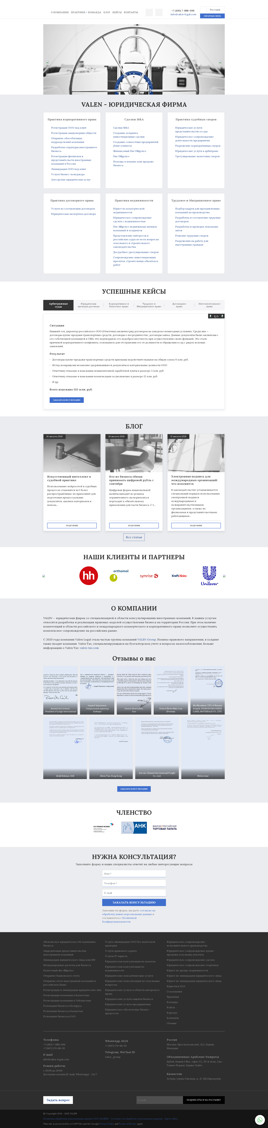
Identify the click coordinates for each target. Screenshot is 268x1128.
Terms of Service (127, 1123)
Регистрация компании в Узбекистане (67, 1000)
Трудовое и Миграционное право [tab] (149, 305)
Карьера (172, 1012)
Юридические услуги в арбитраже (196, 151)
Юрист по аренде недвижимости (187, 970)
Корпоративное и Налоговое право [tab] (119, 305)
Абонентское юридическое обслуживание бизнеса (69, 943)
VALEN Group (146, 639)
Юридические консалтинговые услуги (129, 975)
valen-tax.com (89, 648)
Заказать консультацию (66, 400)
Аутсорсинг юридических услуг (71, 179)
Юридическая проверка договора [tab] (88, 305)
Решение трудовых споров (191, 235)
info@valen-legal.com (183, 14)
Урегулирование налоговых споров (197, 156)
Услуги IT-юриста (116, 956)
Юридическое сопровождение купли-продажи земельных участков (190, 952)
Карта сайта (171, 1118)
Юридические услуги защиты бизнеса (129, 998)
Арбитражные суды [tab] (58, 305)
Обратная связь (212, 16)
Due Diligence (121, 156)
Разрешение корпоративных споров (197, 145)
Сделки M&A (121, 127)
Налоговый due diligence (58, 970)
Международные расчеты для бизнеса (67, 965)
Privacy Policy (107, 1123)
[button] (203, 10)
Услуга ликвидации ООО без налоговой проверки (130, 943)
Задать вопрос (58, 1100)
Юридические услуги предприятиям (128, 1004)
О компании (60, 12)
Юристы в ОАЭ (176, 986)
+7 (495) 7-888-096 (183, 10)
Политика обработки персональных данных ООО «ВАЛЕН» (76, 1118)
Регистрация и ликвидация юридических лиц (72, 989)
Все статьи (134, 537)
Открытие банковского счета (61, 975)
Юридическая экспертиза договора (73, 213)
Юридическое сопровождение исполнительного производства (187, 943)
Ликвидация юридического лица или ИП (69, 959)
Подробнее (72, 525)
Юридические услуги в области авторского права (132, 991)
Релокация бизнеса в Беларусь (62, 1005)
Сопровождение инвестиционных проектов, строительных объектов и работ (135, 261)
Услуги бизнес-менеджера (68, 174)
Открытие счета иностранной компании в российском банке (69, 982)
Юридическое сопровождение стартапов (193, 965)
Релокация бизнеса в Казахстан (63, 1011)
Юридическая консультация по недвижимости (124, 968)
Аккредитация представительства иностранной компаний (64, 952)
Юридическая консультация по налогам (130, 961)
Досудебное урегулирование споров (136, 252)
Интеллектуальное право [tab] (209, 305)
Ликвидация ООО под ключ (68, 169)
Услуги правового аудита (121, 950)
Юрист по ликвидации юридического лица (194, 975)
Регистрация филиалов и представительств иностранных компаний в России (71, 160)
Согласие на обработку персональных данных (137, 1118)
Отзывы (171, 1023)
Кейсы (117, 12)
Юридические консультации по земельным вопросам (132, 982)
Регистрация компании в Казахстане (66, 995)
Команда (94, 12)
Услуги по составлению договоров (73, 208)
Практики (78, 12)
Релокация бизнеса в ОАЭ (59, 1016)
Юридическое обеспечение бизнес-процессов (127, 1011)
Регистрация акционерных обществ (73, 132)
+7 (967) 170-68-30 (54, 1048)
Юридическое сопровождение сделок (191, 959)
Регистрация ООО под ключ (68, 127)
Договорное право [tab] (179, 305)
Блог (106, 12)
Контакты (131, 12)
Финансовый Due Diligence (129, 151)
